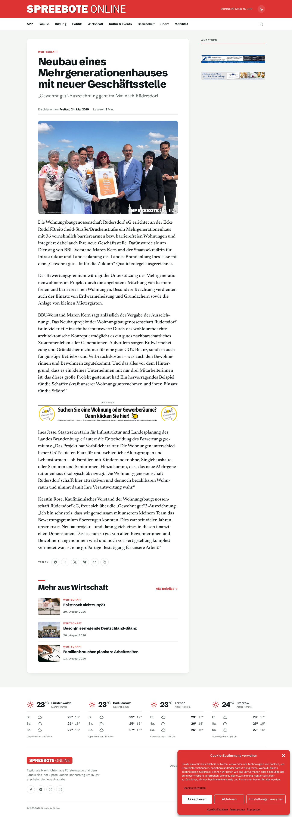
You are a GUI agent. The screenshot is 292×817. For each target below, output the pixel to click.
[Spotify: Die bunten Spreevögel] (41, 789)
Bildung (60, 24)
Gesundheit (146, 24)
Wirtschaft (95, 24)
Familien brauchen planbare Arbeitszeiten (101, 651)
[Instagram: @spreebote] (50, 789)
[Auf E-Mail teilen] (95, 562)
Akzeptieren (196, 799)
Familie (44, 24)
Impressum (253, 809)
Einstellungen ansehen (266, 799)
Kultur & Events (120, 24)
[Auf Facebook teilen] (65, 562)
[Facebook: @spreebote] (31, 789)
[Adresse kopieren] (104, 562)
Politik (77, 24)
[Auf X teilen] (75, 562)
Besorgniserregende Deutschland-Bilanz (100, 628)
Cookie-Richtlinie (217, 809)
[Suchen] (261, 24)
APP (30, 24)
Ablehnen (229, 799)
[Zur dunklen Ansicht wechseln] (261, 9)
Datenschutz (237, 809)
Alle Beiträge (165, 589)
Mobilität (181, 24)
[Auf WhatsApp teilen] (55, 562)
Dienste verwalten (195, 787)
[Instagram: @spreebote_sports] (60, 789)
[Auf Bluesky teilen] (85, 562)
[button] (283, 755)
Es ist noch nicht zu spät (84, 605)
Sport (165, 24)
